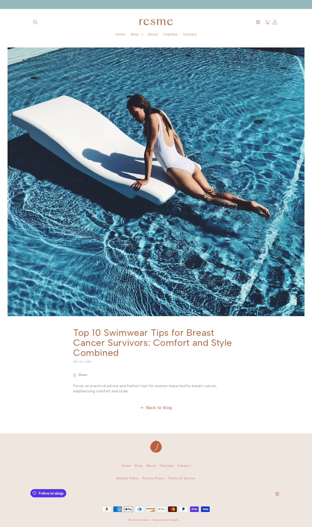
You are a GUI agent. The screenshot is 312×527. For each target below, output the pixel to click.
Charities (166, 466)
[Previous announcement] (32, 4)
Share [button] (82, 375)
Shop (138, 466)
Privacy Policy (153, 478)
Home (126, 466)
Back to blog (159, 407)
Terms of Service (182, 478)
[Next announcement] (280, 4)
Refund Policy (127, 478)
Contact (183, 466)
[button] (35, 22)
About (151, 466)
